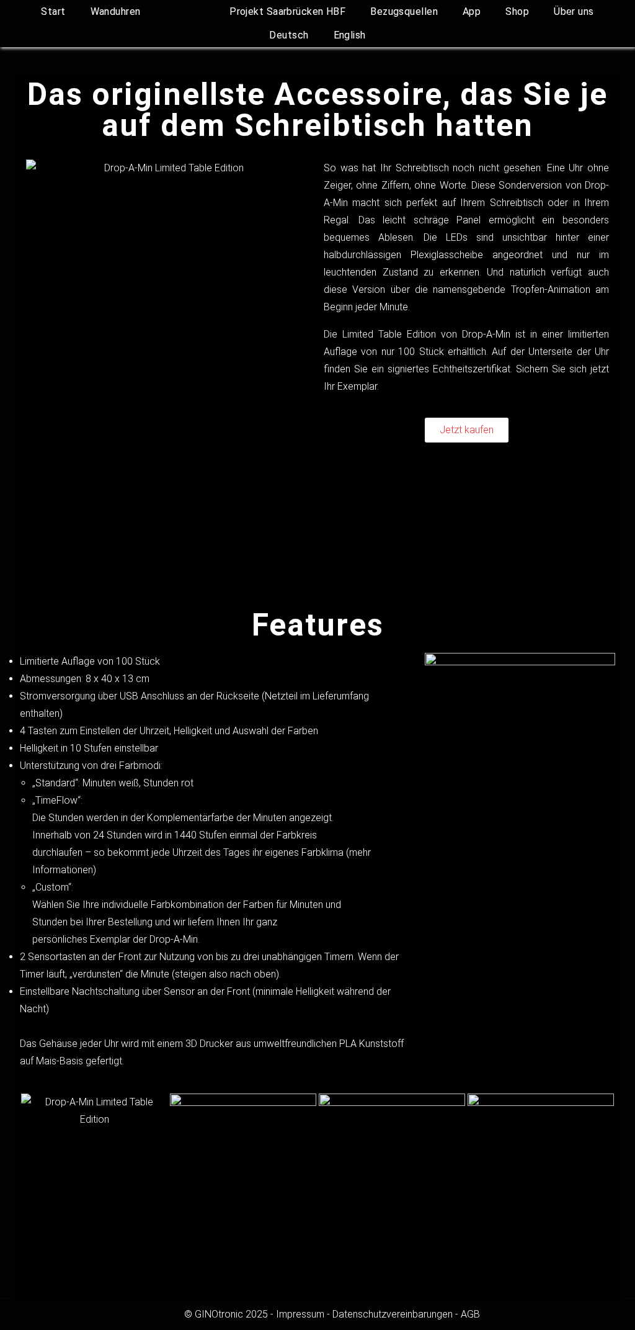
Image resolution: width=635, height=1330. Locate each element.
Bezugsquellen (404, 11)
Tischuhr (185, 11)
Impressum (300, 1314)
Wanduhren (116, 11)
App (472, 11)
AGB (470, 1314)
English (350, 35)
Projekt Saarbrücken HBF (287, 11)
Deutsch (288, 35)
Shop (517, 11)
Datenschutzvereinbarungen (392, 1314)
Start (53, 11)
